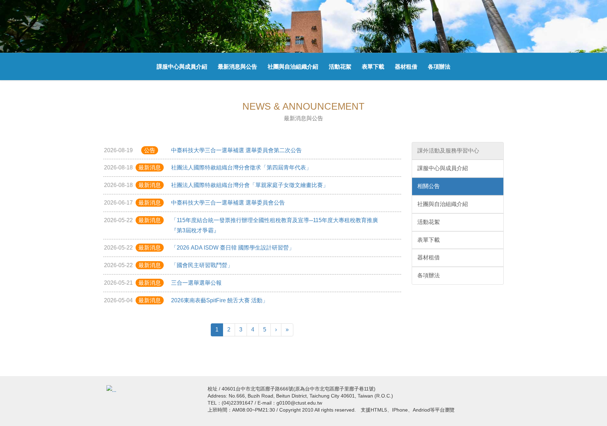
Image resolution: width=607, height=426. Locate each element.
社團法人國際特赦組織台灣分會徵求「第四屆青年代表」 (241, 167)
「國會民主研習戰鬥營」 (202, 265)
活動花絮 (340, 67)
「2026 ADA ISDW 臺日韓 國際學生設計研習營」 (232, 248)
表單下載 (373, 67)
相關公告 (428, 186)
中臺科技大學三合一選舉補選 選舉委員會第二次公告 (236, 150)
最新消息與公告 (237, 67)
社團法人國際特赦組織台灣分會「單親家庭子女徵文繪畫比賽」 (249, 185)
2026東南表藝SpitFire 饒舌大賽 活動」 (219, 300)
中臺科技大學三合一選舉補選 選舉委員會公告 (228, 203)
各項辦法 (439, 67)
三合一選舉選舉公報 (196, 283)
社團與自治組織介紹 (293, 67)
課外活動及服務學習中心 (448, 151)
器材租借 (406, 67)
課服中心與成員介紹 (182, 67)
